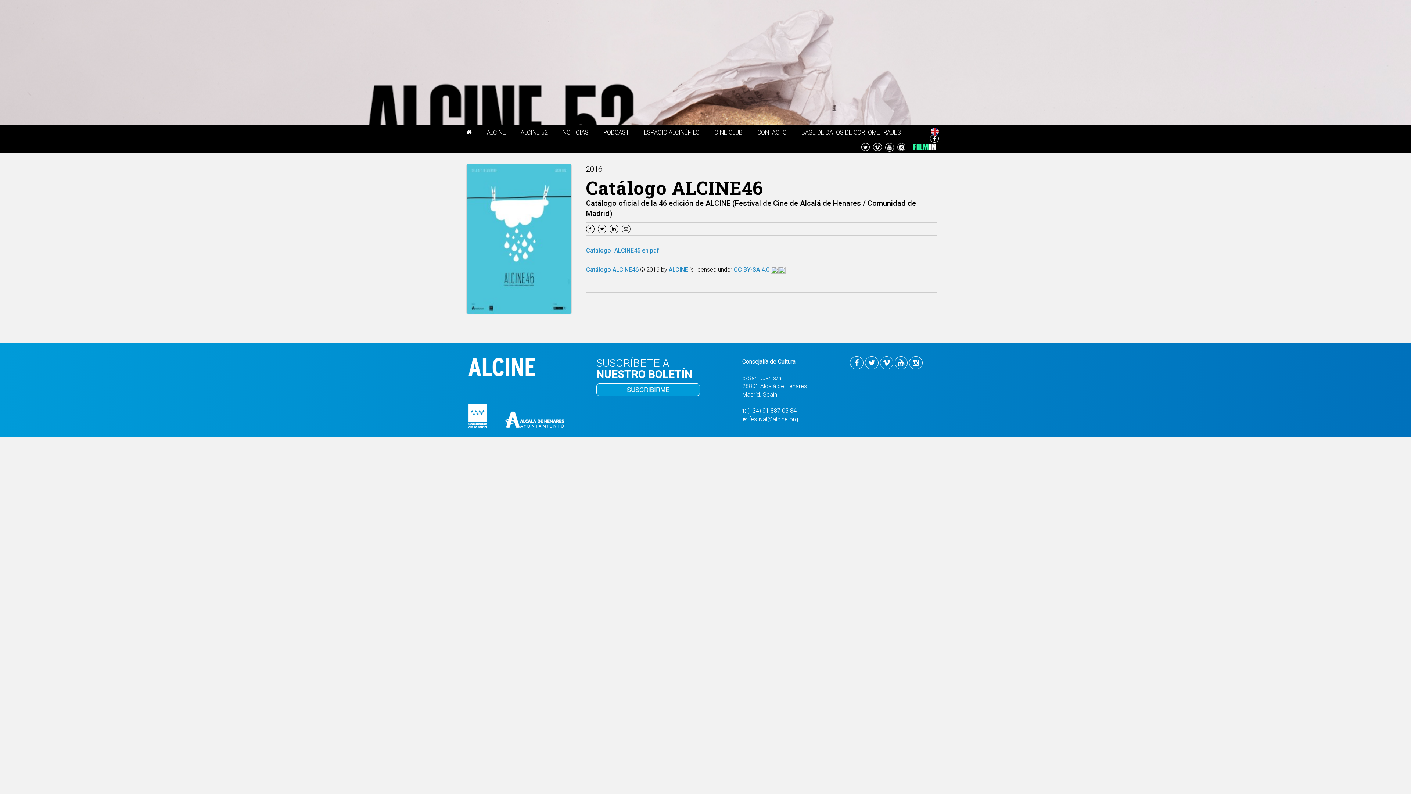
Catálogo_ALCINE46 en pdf (622, 250)
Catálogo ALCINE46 (613, 269)
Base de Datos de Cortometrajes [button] (851, 132)
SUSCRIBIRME (648, 389)
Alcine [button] (496, 132)
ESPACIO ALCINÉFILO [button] (672, 132)
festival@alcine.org (773, 419)
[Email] (627, 228)
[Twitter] (603, 228)
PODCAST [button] (616, 132)
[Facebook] (591, 228)
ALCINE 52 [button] (534, 132)
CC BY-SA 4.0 (752, 269)
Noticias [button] (576, 132)
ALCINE (679, 269)
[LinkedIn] (615, 228)
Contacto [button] (772, 132)
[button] (469, 133)
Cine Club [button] (728, 132)
